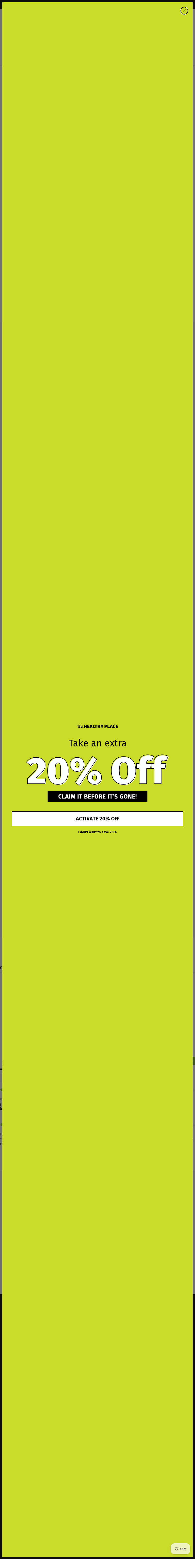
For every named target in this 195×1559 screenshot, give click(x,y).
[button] (97, 770)
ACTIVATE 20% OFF (97, 818)
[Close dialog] (184, 10)
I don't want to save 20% (97, 832)
